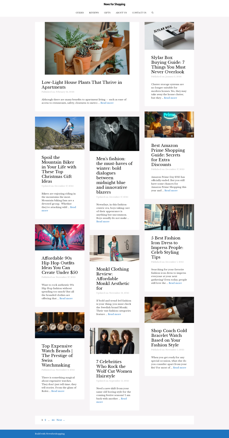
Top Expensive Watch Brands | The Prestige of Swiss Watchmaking (57, 356)
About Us (121, 13)
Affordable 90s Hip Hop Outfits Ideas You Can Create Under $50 (60, 265)
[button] (152, 13)
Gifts (107, 13)
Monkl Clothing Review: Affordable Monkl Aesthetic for (112, 279)
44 (53, 420)
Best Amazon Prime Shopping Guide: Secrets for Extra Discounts (168, 155)
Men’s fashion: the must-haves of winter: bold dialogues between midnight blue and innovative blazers (114, 175)
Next (60, 420)
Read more (107, 103)
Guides (80, 13)
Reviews (94, 13)
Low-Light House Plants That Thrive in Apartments (82, 85)
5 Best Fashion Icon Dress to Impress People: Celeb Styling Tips (167, 248)
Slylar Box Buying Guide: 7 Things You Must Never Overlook (168, 64)
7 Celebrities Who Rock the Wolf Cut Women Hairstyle (114, 368)
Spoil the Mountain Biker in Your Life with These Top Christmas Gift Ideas (59, 169)
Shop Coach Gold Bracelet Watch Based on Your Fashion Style (169, 337)
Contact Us (139, 13)
